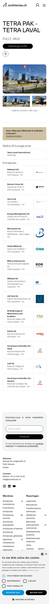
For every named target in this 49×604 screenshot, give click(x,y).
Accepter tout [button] (13, 592)
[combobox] (42, 554)
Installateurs (8, 546)
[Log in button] (37, 5)
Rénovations (31, 505)
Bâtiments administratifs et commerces (36, 525)
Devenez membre (14, 136)
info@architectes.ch (12, 480)
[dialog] (24, 577)
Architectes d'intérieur (13, 529)
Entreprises (8, 512)
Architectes (8, 532)
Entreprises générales (12, 536)
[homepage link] (15, 5)
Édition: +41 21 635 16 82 (14, 477)
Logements (31, 501)
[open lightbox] (24, 79)
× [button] (46, 554)
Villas (28, 545)
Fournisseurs (8, 508)
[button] (8, 79)
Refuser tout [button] (36, 592)
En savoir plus (33, 570)
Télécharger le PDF (17, 46)
